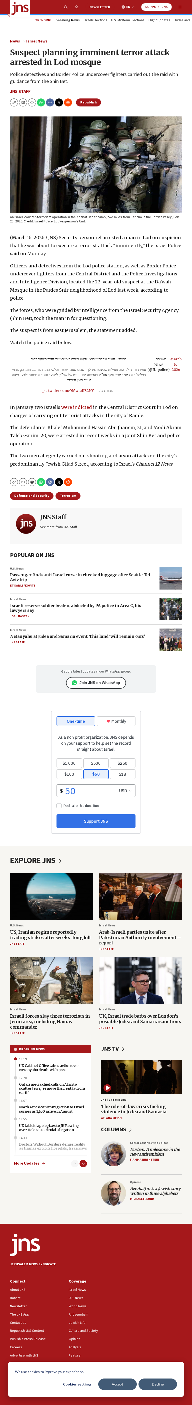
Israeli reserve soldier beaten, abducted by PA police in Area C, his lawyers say (75, 608)
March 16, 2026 (176, 364)
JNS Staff (20, 91)
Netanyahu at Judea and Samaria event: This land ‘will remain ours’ (77, 636)
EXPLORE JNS (33, 860)
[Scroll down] (83, 1163)
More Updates (27, 1163)
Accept (117, 1384)
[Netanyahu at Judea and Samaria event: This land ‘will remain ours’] (171, 640)
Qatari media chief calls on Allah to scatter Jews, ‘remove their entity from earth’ (52, 1088)
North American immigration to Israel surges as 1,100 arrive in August (51, 1109)
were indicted (76, 407)
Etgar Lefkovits (23, 586)
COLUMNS (114, 1129)
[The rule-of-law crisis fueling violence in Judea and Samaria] (141, 1077)
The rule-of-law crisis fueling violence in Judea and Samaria (133, 1109)
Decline (158, 1384)
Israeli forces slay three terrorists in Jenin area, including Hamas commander (50, 1021)
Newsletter (100, 7)
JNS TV (110, 1048)
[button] (32, 102)
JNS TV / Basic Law (113, 1100)
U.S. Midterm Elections (127, 20)
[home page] (20, 8)
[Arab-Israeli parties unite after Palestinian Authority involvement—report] (140, 896)
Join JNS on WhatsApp (100, 683)
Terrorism (68, 495)
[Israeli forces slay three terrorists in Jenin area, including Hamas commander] (51, 980)
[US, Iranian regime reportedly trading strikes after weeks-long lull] (51, 896)
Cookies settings (77, 1384)
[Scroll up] (74, 1163)
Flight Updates (159, 20)
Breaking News (32, 1049)
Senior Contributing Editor (149, 1143)
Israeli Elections (95, 20)
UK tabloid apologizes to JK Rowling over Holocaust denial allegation (49, 1127)
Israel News (37, 41)
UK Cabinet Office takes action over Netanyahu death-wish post (49, 1067)
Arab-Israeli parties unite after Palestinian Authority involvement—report (140, 937)
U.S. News (17, 569)
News (15, 41)
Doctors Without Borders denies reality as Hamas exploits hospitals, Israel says (53, 1146)
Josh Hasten (20, 616)
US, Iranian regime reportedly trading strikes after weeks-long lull (50, 934)
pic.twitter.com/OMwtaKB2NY (68, 390)
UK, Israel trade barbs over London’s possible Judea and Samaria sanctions (140, 1018)
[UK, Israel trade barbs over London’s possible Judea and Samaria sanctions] (140, 980)
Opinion (135, 1182)
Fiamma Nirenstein (144, 1160)
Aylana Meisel (112, 1118)
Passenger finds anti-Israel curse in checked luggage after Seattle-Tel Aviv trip (80, 577)
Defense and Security (31, 495)
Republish (88, 102)
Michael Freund (142, 1199)
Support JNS (156, 6)
